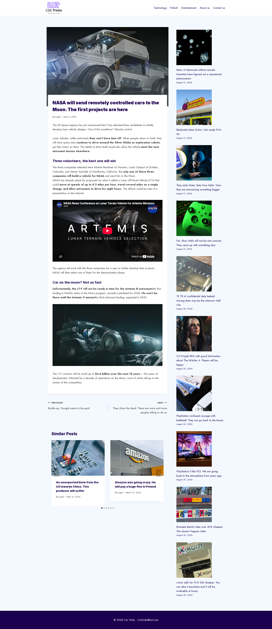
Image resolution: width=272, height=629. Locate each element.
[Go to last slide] (56, 473)
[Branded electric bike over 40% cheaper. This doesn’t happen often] (200, 504)
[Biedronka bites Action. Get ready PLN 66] (200, 107)
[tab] (102, 508)
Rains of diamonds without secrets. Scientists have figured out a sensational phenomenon (199, 74)
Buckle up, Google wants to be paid (68, 405)
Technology (160, 8)
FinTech (174, 8)
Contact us (219, 8)
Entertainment (188, 8)
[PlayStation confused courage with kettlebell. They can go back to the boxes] (200, 393)
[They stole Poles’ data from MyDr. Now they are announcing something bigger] (200, 163)
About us (205, 8)
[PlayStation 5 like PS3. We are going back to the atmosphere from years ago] (200, 449)
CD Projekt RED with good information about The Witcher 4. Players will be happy (198, 360)
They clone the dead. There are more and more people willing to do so (140, 407)
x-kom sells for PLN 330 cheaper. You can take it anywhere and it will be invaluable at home (198, 587)
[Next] (158, 473)
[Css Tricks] (53, 7)
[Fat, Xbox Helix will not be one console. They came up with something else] (200, 218)
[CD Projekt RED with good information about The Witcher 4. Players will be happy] (200, 333)
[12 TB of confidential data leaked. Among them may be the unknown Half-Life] (200, 273)
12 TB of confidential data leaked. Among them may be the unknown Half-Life (198, 300)
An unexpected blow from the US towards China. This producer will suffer (77, 487)
